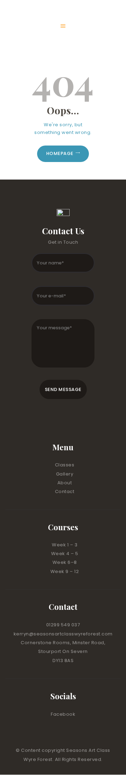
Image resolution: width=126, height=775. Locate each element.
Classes (65, 464)
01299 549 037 (63, 624)
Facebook (63, 714)
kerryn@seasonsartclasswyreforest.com (63, 634)
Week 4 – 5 (64, 553)
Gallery (65, 474)
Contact (65, 491)
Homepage (60, 153)
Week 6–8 (64, 562)
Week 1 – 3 (64, 544)
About (64, 482)
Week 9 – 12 (64, 571)
